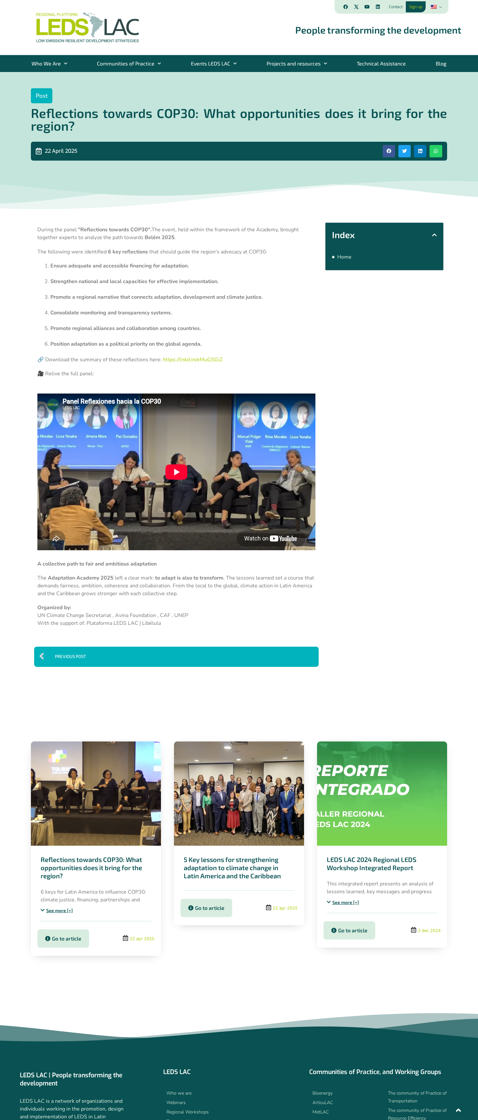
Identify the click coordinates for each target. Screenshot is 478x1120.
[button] (389, 151)
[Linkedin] (377, 6)
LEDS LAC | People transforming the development (71, 1079)
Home (344, 257)
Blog (441, 63)
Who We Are (46, 63)
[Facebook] (345, 6)
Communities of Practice (125, 63)
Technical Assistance (381, 63)
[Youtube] (367, 6)
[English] (436, 6)
